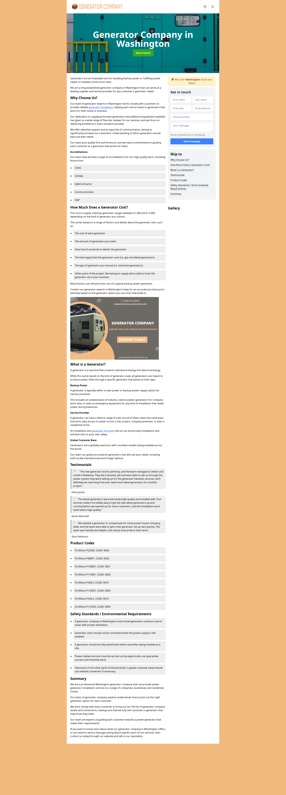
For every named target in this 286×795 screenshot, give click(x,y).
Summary (175, 193)
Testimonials (177, 175)
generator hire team (103, 430)
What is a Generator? (182, 170)
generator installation (100, 107)
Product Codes (178, 180)
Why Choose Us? (179, 159)
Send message (192, 141)
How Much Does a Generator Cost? (190, 165)
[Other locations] (205, 7)
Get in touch (143, 53)
